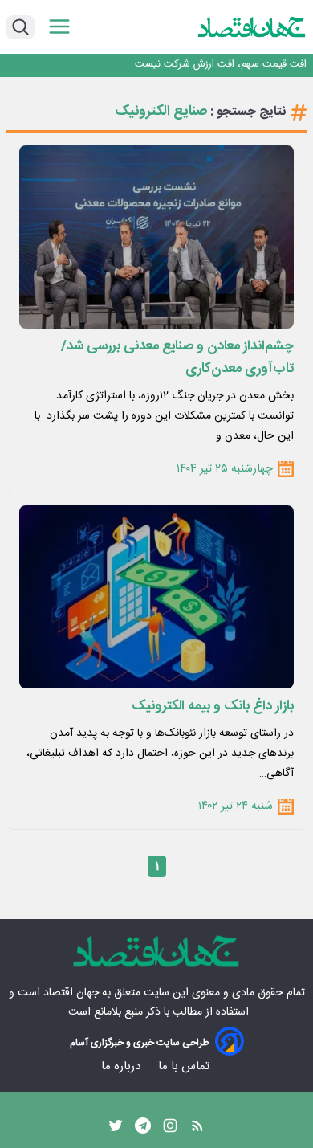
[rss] (197, 1129)
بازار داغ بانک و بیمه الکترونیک (213, 706)
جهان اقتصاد (71, 993)
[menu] (59, 26)
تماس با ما (185, 1066)
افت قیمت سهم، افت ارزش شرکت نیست (221, 64)
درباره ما (122, 1066)
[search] (20, 27)
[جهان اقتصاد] (252, 27)
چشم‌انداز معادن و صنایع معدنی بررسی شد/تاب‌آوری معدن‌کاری (177, 357)
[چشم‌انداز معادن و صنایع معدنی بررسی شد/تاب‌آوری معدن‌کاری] (156, 237)
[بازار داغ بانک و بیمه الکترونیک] (156, 596)
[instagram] (170, 1129)
